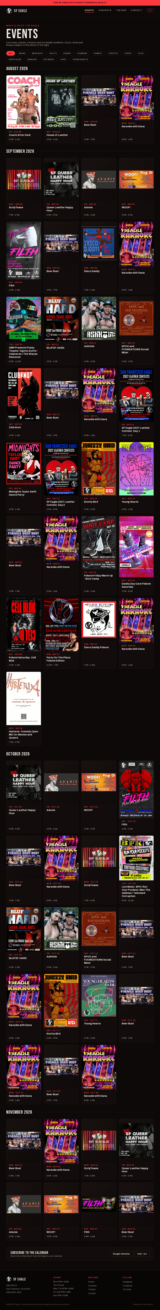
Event (128, 53)
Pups (63, 59)
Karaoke (32, 59)
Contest (113, 53)
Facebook (127, 1286)
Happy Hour (15, 59)
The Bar (121, 10)
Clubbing (82, 53)
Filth (141, 53)
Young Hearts (80, 59)
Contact (136, 10)
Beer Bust (37, 53)
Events (89, 10)
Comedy (98, 53)
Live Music (48, 59)
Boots (53, 53)
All (10, 53)
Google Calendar (121, 1254)
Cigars (67, 53)
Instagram (127, 1282)
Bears (22, 53)
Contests (105, 10)
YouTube (127, 1289)
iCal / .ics (142, 1254)
